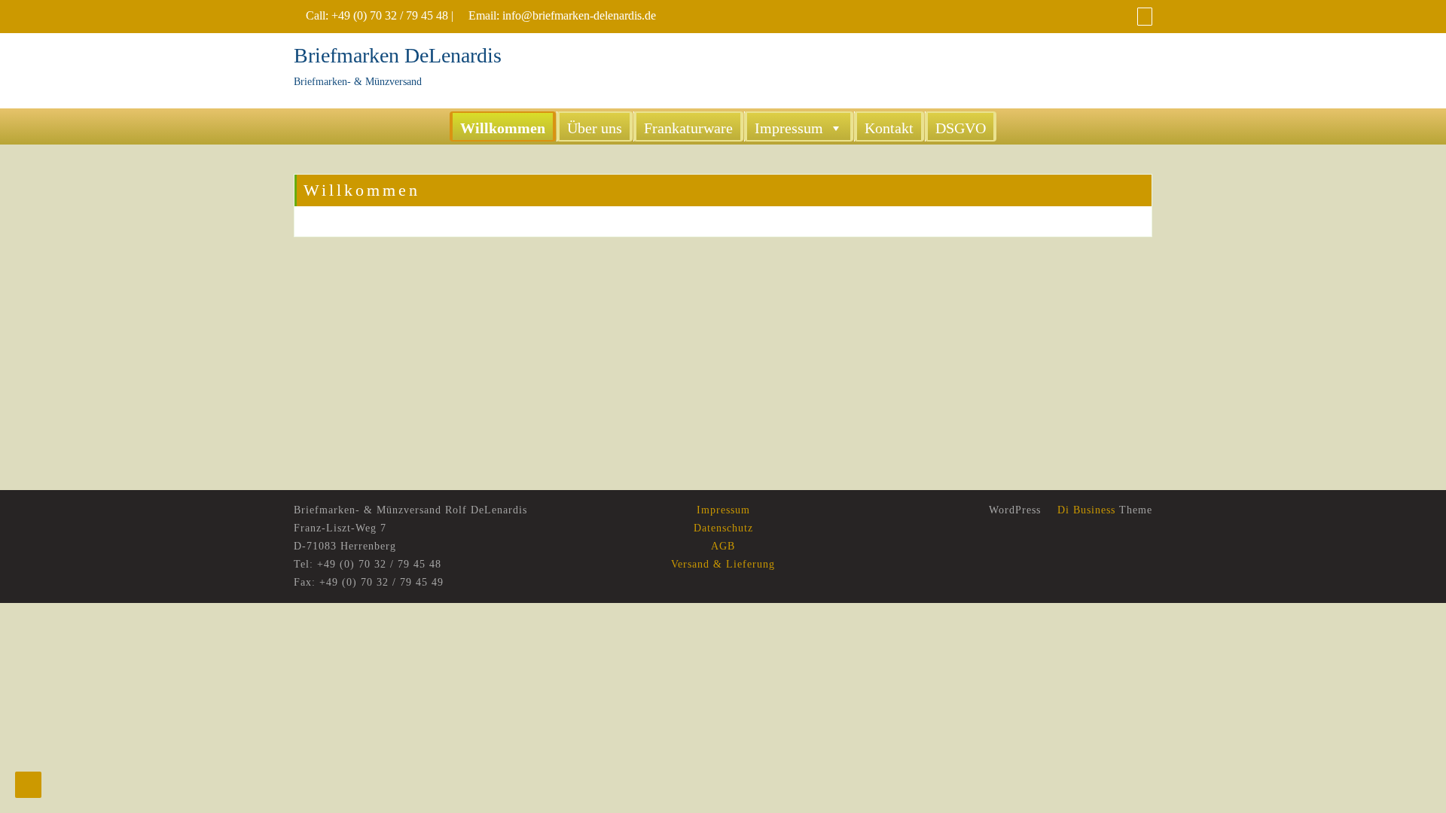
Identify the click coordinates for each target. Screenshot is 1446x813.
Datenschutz (723, 528)
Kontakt (889, 128)
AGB (723, 546)
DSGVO (960, 128)
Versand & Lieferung (723, 564)
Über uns (594, 128)
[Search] (1144, 16)
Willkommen (502, 128)
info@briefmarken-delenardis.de (579, 15)
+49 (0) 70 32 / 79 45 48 (389, 15)
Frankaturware (688, 128)
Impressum (789, 128)
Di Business (1084, 510)
